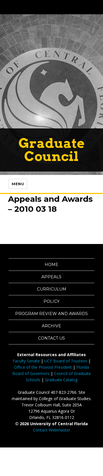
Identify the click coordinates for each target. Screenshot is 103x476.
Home (51, 264)
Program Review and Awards (51, 313)
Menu (18, 183)
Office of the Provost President (43, 367)
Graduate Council (52, 149)
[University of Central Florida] (43, 7)
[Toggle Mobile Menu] (97, 6)
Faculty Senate (26, 361)
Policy (51, 301)
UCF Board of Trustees (65, 361)
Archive (51, 325)
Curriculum (51, 289)
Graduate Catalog (61, 379)
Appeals (51, 276)
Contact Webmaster (51, 430)
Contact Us (51, 338)
